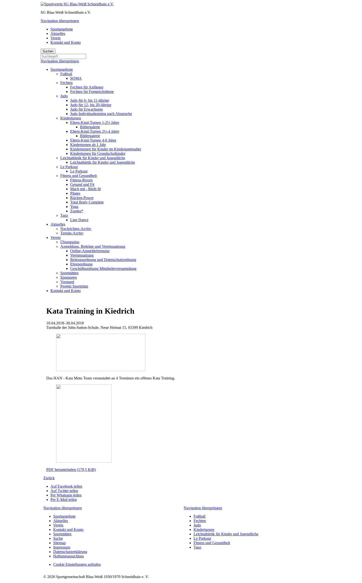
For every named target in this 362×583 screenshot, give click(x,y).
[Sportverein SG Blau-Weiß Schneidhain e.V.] (77, 4)
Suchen (48, 51)
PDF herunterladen (71, 469)
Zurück (49, 478)
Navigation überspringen (60, 21)
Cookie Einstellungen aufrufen (77, 564)
